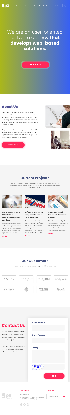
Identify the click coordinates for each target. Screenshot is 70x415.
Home (18, 6)
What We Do (13, 145)
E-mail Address (38, 335)
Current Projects (35, 178)
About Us (37, 6)
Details (4, 236)
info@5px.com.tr (25, 394)
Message (36, 348)
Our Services (47, 6)
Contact (58, 6)
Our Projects (26, 6)
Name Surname (38, 322)
